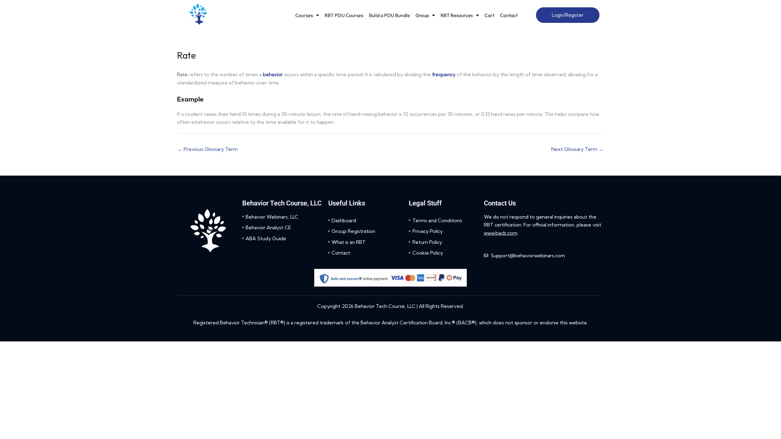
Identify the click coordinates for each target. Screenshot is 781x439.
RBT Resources (457, 15)
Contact (509, 15)
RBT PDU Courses (344, 15)
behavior (273, 74)
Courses (304, 15)
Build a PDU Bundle (389, 15)
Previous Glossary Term (208, 149)
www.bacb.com (500, 233)
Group (422, 15)
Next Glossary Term (577, 149)
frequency (443, 74)
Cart (489, 15)
